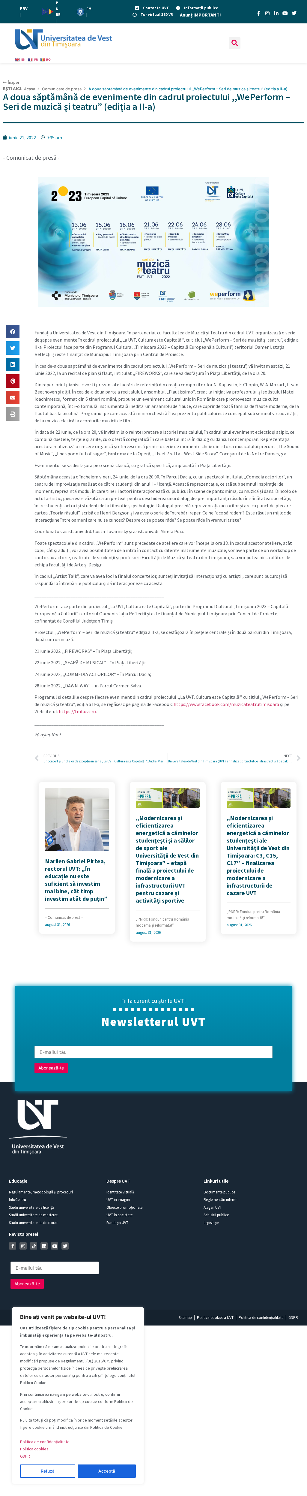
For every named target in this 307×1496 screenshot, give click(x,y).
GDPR (25, 1456)
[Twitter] (294, 13)
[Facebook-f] (258, 13)
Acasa (29, 88)
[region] (78, 1395)
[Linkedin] (44, 1246)
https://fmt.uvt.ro (77, 711)
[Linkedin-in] (276, 13)
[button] (234, 43)
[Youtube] (285, 13)
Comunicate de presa (62, 88)
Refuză (48, 1470)
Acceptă (106, 1470)
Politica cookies (34, 1449)
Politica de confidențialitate (45, 1441)
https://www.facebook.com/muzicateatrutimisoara (226, 704)
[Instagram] (267, 13)
